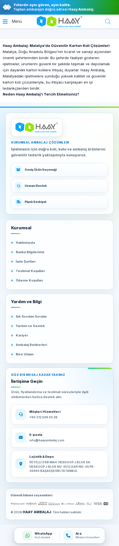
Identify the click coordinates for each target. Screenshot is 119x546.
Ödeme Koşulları (29, 280)
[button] (12, 21)
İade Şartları (25, 261)
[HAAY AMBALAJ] (36, 127)
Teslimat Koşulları (30, 271)
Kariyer (22, 335)
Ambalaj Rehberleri (31, 345)
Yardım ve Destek (30, 326)
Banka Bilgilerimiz (30, 252)
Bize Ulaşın (24, 354)
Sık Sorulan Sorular (31, 316)
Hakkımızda (25, 243)
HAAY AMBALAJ (37, 512)
